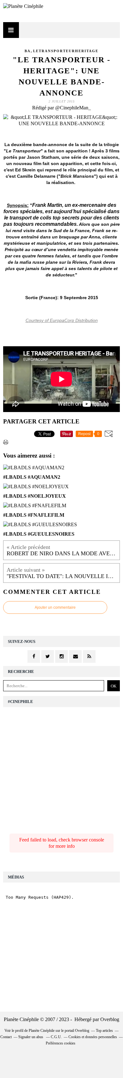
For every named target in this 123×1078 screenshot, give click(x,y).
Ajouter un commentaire (55, 607)
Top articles (104, 1030)
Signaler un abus (31, 1037)
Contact (6, 1037)
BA (28, 51)
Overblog (109, 1019)
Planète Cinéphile (42, 1030)
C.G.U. (56, 1037)
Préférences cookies (60, 1043)
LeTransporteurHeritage (65, 51)
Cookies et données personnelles (92, 1037)
